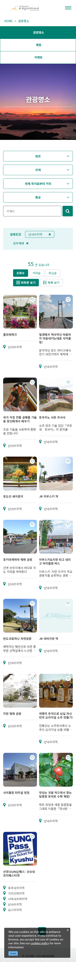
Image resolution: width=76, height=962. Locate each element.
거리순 (37, 273)
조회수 (20, 273)
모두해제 (18, 243)
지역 (38, 170)
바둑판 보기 (28, 282)
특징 (38, 197)
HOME (8, 21)
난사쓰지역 (35, 234)
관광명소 (23, 21)
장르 (38, 156)
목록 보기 (54, 282)
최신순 (53, 273)
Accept (13, 953)
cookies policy (40, 943)
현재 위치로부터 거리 (38, 183)
